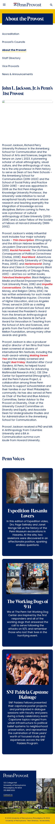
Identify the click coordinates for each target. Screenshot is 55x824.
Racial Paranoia (20, 250)
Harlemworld (33, 264)
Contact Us (8, 795)
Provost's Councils (13, 42)
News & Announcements (17, 74)
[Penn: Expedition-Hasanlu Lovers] (27, 490)
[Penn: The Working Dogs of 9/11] (27, 581)
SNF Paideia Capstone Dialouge (27, 695)
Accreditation (10, 34)
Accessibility (45, 821)
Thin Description (23, 240)
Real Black (28, 257)
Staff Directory (11, 58)
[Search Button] (50, 5)
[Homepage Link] (27, 4)
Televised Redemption (16, 277)
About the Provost (14, 50)
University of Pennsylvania (16, 821)
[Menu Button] (4, 4)
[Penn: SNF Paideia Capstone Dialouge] (27, 672)
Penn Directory (32, 821)
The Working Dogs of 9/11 (27, 604)
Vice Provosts (10, 66)
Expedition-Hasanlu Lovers (27, 514)
